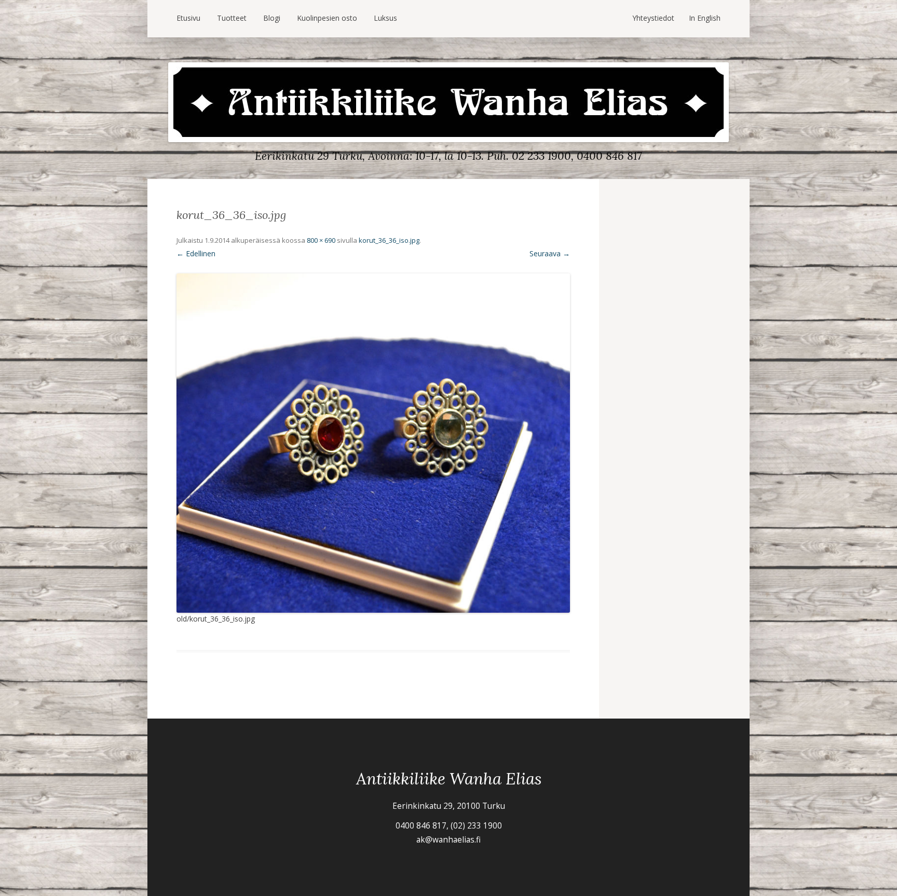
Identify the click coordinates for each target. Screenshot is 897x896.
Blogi (271, 18)
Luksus (385, 18)
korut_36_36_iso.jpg (389, 240)
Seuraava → (549, 253)
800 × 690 (321, 240)
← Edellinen (195, 253)
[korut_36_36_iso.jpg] (373, 443)
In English (705, 18)
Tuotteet (232, 18)
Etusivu (188, 18)
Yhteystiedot (653, 18)
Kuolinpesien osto (327, 18)
